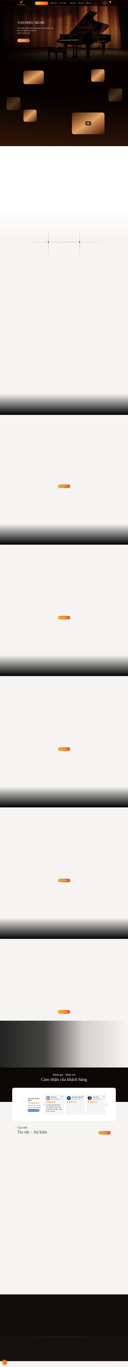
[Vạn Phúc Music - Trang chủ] (23, 1311)
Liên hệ (44, 1324)
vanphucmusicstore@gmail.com (26, 1332)
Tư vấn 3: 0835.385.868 (102, 1360)
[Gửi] (109, 1313)
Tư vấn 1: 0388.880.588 (102, 1352)
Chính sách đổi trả (69, 1327)
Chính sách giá (68, 1318)
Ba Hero (54, 1097)
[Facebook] (86, 1317)
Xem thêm (23, 40)
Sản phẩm (45, 1318)
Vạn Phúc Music (77, 1097)
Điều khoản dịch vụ (69, 1312)
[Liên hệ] (4, 1362)
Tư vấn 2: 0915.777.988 (102, 1356)
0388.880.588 (89, 1325)
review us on (33, 1110)
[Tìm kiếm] (104, 3)
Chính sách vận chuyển (70, 1324)
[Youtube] (90, 1317)
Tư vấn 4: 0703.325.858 (102, 1364)
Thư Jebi (96, 1097)
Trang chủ (45, 1312)
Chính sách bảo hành (70, 1331)
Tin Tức (44, 1321)
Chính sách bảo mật (69, 1315)
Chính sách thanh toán (70, 1321)
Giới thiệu (45, 1315)
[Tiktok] (93, 1317)
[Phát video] (88, 123)
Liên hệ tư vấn (16, 1055)
